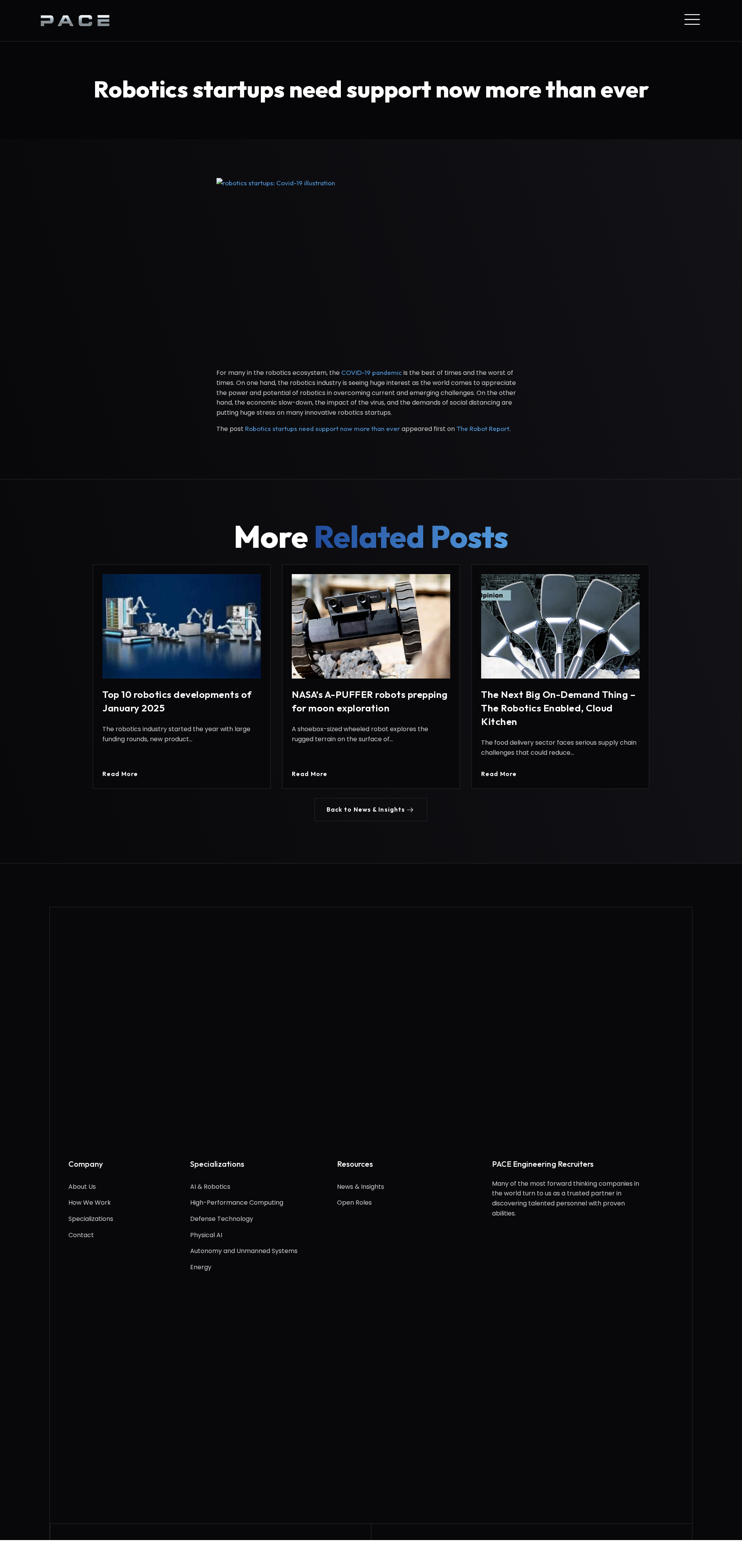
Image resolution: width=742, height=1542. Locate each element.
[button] (371, 810)
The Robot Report (482, 428)
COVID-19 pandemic (371, 372)
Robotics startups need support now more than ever (322, 428)
